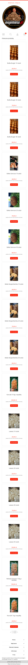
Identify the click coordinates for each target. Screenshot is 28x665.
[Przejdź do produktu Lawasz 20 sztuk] (14, 457)
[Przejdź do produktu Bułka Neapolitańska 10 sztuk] (14, 273)
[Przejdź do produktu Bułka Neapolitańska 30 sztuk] (14, 347)
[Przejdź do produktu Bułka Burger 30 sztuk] (14, 126)
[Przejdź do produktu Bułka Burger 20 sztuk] (14, 89)
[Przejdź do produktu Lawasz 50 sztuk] (14, 531)
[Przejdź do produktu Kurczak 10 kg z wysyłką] (14, 384)
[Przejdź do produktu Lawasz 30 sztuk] (14, 494)
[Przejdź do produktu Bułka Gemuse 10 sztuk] (14, 163)
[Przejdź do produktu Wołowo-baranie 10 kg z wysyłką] (14, 568)
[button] (3, 34)
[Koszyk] (24, 34)
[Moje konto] (17, 34)
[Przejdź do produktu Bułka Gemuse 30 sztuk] (14, 236)
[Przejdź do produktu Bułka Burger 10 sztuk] (14, 52)
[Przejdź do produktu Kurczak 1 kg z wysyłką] (14, 605)
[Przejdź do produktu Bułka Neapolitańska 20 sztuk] (14, 310)
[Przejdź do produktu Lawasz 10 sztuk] (14, 421)
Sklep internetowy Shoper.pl (14, 664)
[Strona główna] (14, 17)
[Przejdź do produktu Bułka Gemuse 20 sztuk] (14, 200)
